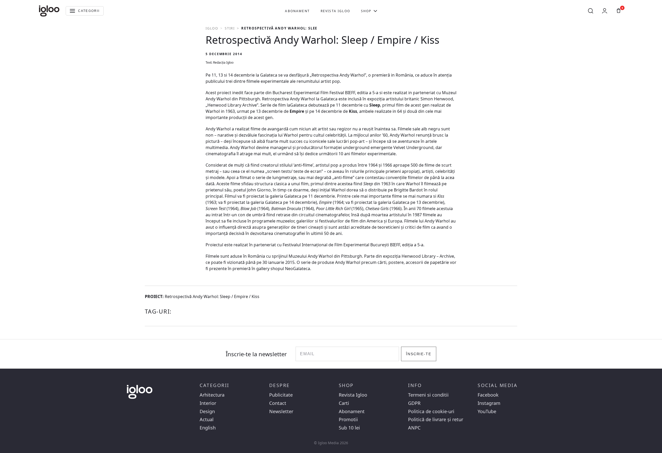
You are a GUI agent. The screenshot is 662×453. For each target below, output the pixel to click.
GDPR (414, 403)
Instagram (489, 403)
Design (207, 411)
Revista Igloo (335, 11)
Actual (207, 419)
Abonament (297, 11)
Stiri (230, 28)
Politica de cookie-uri (431, 411)
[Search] (590, 11)
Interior (208, 403)
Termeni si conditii (428, 395)
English (208, 428)
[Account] (604, 11)
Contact (277, 403)
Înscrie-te (419, 354)
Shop (366, 11)
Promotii (348, 419)
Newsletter (281, 411)
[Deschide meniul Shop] (375, 11)
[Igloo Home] (49, 11)
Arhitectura (212, 395)
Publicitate (281, 395)
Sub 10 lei (349, 428)
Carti (344, 403)
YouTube (487, 411)
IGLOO (212, 28)
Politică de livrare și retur (435, 419)
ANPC (414, 428)
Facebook (488, 395)
